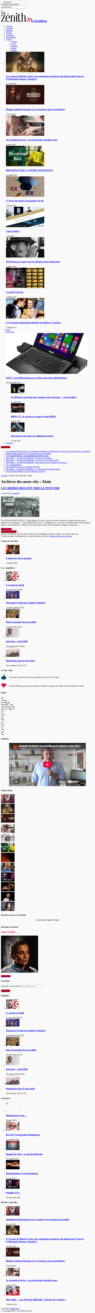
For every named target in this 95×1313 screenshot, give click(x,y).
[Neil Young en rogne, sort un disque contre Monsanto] (25, 257)
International (11, 37)
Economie (10, 35)
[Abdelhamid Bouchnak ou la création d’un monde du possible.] (8, 803)
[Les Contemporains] (8, 861)
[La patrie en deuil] (13, 580)
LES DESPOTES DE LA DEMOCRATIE (23, 467)
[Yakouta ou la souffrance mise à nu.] (8, 891)
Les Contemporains (13, 465)
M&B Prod (15, 1309)
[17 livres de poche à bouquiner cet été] (25, 196)
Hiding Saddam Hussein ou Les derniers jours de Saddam (35, 109)
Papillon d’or (12, 1192)
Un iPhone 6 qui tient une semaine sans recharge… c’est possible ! (44, 397)
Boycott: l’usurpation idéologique (23, 1134)
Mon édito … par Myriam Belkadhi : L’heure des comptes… (29, 458)
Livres (13, 44)
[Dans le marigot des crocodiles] (13, 617)
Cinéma (14, 42)
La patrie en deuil (15, 585)
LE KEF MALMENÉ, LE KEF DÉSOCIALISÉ (25, 471)
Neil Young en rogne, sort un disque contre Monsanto (33, 261)
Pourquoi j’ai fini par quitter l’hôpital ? (26, 602)
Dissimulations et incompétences (22, 1173)
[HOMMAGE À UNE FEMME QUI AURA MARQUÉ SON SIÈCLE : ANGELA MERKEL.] (8, 871)
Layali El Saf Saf (14, 292)
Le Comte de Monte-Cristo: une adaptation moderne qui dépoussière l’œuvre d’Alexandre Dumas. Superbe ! (48, 451)
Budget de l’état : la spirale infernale (24, 1154)
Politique (9, 31)
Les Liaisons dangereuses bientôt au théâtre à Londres (33, 322)
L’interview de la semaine (18, 558)
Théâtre (14, 51)
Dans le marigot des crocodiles (21, 622)
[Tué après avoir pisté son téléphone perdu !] (17, 431)
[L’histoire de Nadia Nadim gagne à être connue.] (8, 900)
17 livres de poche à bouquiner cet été (25, 200)
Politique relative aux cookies (60, 536)
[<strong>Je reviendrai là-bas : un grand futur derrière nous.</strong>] (25, 135)
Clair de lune (12, 231)
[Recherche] (2, 2)
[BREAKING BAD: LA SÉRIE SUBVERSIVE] (25, 165)
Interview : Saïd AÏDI (17, 641)
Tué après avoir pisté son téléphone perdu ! (32, 436)
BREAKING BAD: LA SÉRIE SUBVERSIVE (29, 170)
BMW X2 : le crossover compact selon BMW (33, 416)
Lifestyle (9, 443)
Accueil (4, 476)
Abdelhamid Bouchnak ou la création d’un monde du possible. (38, 1219)
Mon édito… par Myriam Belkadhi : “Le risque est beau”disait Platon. (33, 469)
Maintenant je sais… (16, 1115)
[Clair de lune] (25, 226)
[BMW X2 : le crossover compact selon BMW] (17, 412)
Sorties (13, 48)
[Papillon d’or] (8, 881)
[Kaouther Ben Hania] (8, 910)
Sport (8, 330)
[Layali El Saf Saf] (25, 287)
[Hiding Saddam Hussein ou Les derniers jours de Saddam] (25, 105)
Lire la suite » (6, 529)
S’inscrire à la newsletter (11, 986)
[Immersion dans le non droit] (13, 656)
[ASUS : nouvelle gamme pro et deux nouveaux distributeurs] (47, 373)
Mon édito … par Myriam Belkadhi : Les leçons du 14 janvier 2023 (32, 460)
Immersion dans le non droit (20, 660)
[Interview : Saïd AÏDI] (13, 637)
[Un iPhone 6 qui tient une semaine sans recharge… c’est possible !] (17, 392)
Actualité (9, 28)
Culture (9, 39)
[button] (6, 976)
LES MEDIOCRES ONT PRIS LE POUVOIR (30, 488)
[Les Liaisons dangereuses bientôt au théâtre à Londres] (25, 318)
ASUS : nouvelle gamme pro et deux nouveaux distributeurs (36, 378)
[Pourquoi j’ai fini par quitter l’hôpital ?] (13, 598)
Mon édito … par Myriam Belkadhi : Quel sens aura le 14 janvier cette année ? (36, 462)
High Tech (10, 332)
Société (9, 33)
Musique (14, 46)
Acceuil (9, 26)
